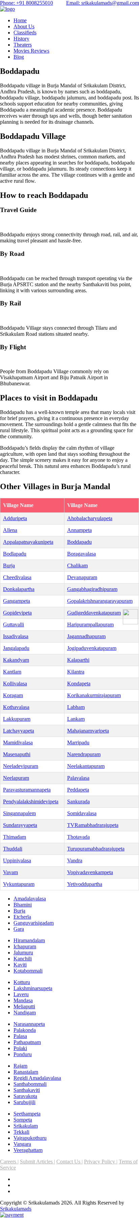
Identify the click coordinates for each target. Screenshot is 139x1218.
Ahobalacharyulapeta (89, 518)
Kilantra (75, 672)
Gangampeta (16, 601)
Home (20, 20)
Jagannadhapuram (86, 636)
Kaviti (20, 965)
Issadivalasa (15, 636)
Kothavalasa (16, 707)
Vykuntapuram (18, 884)
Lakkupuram (16, 719)
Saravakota (25, 1096)
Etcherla (22, 917)
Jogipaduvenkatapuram (91, 648)
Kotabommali (28, 971)
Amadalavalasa (29, 898)
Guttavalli (13, 624)
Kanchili (22, 958)
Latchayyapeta (18, 731)
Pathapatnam (27, 1042)
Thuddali (12, 849)
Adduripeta (15, 518)
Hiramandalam (29, 940)
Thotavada (78, 837)
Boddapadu (79, 542)
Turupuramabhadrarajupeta (95, 849)
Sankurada (78, 801)
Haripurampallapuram (90, 624)
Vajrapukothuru (30, 1138)
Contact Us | (69, 1161)
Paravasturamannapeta (27, 790)
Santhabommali (30, 1084)
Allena (10, 530)
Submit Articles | (37, 1161)
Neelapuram (16, 778)
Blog (18, 57)
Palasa (20, 1036)
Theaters (22, 45)
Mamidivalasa (18, 742)
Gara (18, 929)
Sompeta (22, 1120)
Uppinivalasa (17, 860)
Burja (9, 565)
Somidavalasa (81, 813)
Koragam (13, 695)
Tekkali (21, 1132)
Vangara (22, 1144)
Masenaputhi (16, 754)
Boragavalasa (81, 554)
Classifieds (24, 32)
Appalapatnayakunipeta (28, 542)
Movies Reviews (31, 51)
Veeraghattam (28, 1150)
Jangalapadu (16, 648)
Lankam (76, 719)
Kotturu (21, 982)
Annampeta (79, 530)
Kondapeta (78, 683)
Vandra (74, 860)
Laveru (21, 994)
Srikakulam (25, 1126)
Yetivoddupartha (84, 884)
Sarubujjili (24, 1102)
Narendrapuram (84, 754)
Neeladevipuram (20, 766)
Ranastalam (25, 1072)
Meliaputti (24, 1006)
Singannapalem (19, 813)
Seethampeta (26, 1114)
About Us (23, 26)
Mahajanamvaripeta (88, 731)
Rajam (20, 1066)
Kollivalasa (15, 683)
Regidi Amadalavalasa (37, 1078)
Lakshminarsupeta (32, 988)
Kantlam (12, 672)
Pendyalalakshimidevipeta (30, 801)
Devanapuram (82, 577)
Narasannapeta (29, 1024)
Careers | (9, 1161)
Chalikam (77, 565)
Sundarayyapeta (20, 825)
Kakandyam (16, 660)
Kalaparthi (78, 660)
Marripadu (78, 742)
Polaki (20, 1048)
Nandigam (24, 1012)
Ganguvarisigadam (33, 923)
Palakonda (24, 1030)
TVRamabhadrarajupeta (92, 825)
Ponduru (22, 1054)
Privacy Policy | (100, 1161)
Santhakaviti (26, 1090)
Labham (76, 707)
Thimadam (14, 837)
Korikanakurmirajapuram (94, 695)
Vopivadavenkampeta (90, 872)
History (21, 38)
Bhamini (22, 905)
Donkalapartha (18, 589)
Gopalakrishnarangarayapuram (100, 601)
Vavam (10, 872)
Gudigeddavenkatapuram (94, 613)
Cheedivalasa (17, 577)
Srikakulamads (15, 1209)
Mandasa (23, 1000)
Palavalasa (78, 778)
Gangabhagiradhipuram (92, 589)
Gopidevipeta (17, 613)
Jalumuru (23, 952)
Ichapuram (24, 946)
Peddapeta (78, 790)
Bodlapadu (14, 554)
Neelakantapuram (86, 766)
